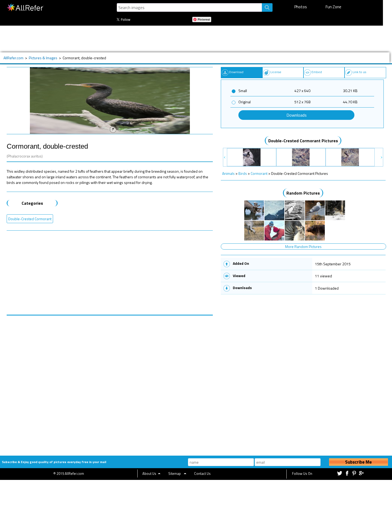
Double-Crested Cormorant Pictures (303, 140)
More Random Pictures (303, 246)
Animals (228, 173)
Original (244, 102)
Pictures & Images (43, 58)
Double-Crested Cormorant (29, 219)
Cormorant (259, 173)
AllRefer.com (13, 58)
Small (242, 90)
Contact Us (202, 473)
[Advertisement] (176, 39)
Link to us (359, 71)
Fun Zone (333, 7)
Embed (316, 71)
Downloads (296, 115)
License (275, 71)
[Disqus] (110, 382)
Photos (300, 7)
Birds (242, 173)
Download (236, 71)
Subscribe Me (358, 462)
